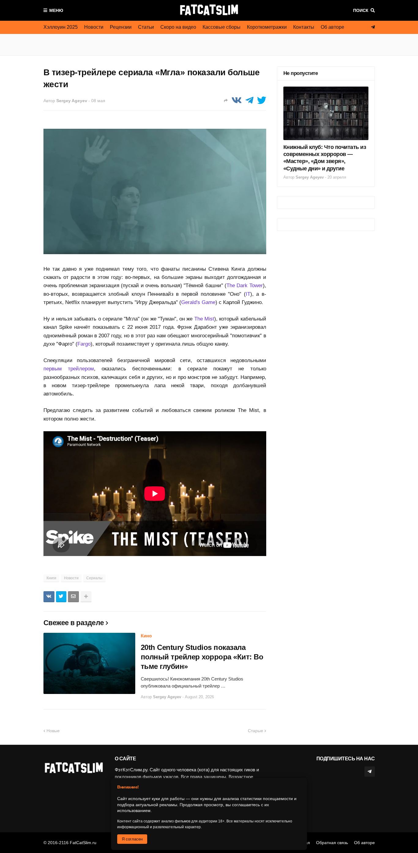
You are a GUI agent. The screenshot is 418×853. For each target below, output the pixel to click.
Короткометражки (267, 27)
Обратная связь (332, 842)
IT (248, 294)
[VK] (236, 100)
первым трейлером (68, 369)
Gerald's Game (198, 302)
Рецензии (121, 27)
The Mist (204, 319)
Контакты (303, 27)
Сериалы (94, 578)
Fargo (84, 344)
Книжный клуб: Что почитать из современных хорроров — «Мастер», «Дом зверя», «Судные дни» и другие (324, 158)
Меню (56, 10)
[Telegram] (249, 100)
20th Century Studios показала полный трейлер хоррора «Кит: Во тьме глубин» (202, 656)
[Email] (73, 596)
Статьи (146, 27)
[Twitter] (261, 100)
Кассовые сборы (222, 27)
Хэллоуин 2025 (60, 27)
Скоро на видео (178, 27)
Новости (93, 27)
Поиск (360, 10)
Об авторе (332, 27)
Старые (255, 730)
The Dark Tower (244, 285)
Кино (146, 635)
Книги (51, 578)
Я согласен (132, 839)
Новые (53, 730)
